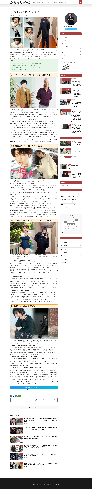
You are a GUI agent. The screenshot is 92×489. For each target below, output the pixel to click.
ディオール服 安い (65, 67)
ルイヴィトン (69, 196)
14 (73, 224)
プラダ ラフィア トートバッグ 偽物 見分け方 (76, 151)
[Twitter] (13, 396)
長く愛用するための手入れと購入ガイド (21, 69)
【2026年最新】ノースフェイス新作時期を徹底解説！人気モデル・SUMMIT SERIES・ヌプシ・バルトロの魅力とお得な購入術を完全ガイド (40, 420)
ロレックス (64, 199)
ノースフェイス (30, 389)
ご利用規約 (61, 2)
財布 (63, 55)
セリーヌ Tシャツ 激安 (66, 65)
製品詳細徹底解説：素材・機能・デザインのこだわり (24, 65)
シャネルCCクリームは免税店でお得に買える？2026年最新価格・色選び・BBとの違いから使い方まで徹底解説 (76, 83)
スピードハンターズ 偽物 (66, 66)
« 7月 (63, 232)
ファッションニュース (19, 436)
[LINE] (20, 396)
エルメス (74, 199)
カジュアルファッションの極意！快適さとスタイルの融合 (20, 2)
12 (68, 224)
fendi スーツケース (75, 165)
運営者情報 (67, 2)
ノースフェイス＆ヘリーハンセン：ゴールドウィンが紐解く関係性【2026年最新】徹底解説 (41, 455)
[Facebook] (11, 396)
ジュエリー (73, 207)
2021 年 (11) (64, 259)
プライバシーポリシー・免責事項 (51, 2)
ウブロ (63, 204)
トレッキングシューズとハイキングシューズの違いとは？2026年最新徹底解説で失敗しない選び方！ (40, 437)
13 (70, 224)
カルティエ (73, 204)
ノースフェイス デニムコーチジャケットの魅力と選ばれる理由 (26, 63)
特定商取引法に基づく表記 (38, 2)
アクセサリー (65, 37)
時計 (63, 49)
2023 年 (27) (64, 252)
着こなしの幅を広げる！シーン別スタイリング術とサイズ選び (26, 67)
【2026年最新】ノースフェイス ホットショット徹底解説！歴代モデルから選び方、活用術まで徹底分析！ (40, 464)
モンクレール (76, 196)
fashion (71, 193)
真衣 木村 (18, 15)
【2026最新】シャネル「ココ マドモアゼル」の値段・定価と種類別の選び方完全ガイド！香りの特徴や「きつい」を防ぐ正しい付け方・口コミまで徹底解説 (76, 116)
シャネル (76, 193)
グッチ (69, 199)
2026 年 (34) (64, 242)
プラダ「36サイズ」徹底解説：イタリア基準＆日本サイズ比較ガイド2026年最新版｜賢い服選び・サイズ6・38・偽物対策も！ (76, 129)
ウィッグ (63, 40)
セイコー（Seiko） (65, 207)
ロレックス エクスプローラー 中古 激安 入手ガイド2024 (76, 144)
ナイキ (63, 196)
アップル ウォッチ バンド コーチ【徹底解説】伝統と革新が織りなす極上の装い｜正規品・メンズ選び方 (76, 103)
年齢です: (72, 26)
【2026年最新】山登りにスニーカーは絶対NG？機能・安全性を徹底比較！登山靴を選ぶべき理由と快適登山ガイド (40, 446)
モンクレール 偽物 (65, 64)
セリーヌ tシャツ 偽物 (31, 141)
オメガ (68, 204)
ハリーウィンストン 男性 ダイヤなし (76, 159)
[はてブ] (16, 396)
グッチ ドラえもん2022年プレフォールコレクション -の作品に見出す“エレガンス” (76, 175)
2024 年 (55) (64, 249)
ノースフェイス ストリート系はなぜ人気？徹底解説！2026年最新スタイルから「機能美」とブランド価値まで (40, 428)
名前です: (63, 26)
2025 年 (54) (64, 245)
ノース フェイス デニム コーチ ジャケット (18, 389)
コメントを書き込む (34, 407)
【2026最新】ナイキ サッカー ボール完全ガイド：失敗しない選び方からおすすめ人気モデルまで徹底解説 (76, 93)
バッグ (63, 43)
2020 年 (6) (64, 262)
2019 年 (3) (64, 266)
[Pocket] (18, 396)
